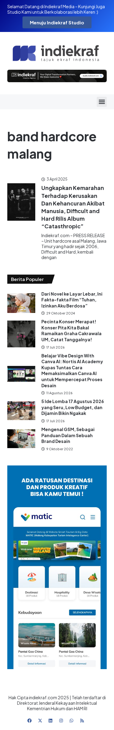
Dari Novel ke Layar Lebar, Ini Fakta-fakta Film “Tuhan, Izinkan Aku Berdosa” (71, 299)
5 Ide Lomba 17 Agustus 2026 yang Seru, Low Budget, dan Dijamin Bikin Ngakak (72, 407)
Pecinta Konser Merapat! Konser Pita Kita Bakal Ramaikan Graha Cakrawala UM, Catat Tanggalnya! (71, 330)
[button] (102, 102)
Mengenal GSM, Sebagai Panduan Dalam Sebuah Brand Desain (68, 435)
